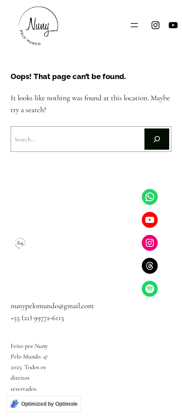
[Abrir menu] (134, 25)
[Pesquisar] (156, 139)
